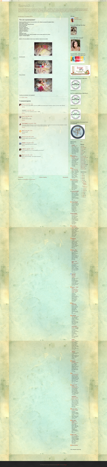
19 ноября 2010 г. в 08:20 (29, 136)
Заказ (81, 150)
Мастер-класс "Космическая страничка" (74, 276)
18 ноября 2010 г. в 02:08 (32, 123)
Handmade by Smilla (75, 191)
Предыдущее (65, 177)
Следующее (20, 177)
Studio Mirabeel (74, 213)
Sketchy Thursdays (75, 445)
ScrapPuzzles (74, 315)
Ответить (23, 113)
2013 (82, 175)
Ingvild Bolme (74, 396)
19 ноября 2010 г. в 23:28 (30, 142)
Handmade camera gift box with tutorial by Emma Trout (75, 398)
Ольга (23, 116)
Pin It (81, 141)
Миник (82, 153)
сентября (84, 190)
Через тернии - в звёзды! (75, 316)
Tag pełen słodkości (75, 202)
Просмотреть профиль (78, 19)
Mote (73, 168)
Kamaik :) (26, 5)
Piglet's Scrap (74, 434)
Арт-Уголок (82, 149)
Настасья (23, 136)
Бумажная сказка (75, 179)
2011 (82, 178)
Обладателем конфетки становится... (84, 184)
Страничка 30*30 (83, 164)
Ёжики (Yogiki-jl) (24, 123)
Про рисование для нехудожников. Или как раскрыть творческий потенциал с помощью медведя (75, 291)
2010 (83, 180)
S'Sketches (82, 167)
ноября (84, 181)
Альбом (82, 146)
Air (72, 373)
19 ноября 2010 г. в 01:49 (28, 130)
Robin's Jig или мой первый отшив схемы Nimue (75, 170)
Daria (23, 130)
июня (83, 192)
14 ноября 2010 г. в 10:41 (29, 104)
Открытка (82, 160)
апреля (84, 195)
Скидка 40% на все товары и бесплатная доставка (75, 227)
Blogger (65, 464)
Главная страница (43, 177)
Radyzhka (23, 142)
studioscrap (74, 238)
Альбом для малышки (75, 180)
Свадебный (82, 163)
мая (83, 193)
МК (81, 154)
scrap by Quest (74, 326)
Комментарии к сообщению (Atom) (29, 179)
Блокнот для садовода (75, 192)
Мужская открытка (84, 157)
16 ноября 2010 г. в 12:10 (28, 116)
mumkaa (73, 339)
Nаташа (23, 104)
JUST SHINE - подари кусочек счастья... (74, 421)
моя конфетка (83, 156)
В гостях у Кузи (74, 408)
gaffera (58, 464)
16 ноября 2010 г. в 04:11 (30, 110)
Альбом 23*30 (83, 147)
